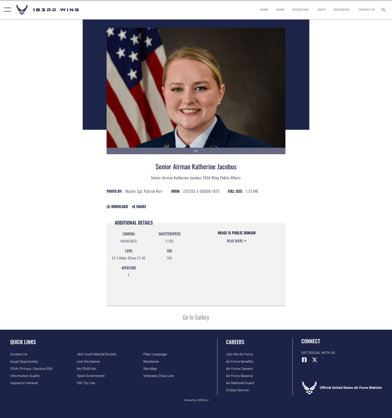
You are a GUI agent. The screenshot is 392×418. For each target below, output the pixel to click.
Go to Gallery (196, 317)
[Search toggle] (384, 9)
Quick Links (23, 342)
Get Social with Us (318, 353)
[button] (6, 9)
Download (119, 206)
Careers (235, 342)
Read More (235, 240)
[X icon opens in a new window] (315, 360)
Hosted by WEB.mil (196, 400)
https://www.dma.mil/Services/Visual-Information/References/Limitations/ (231, 281)
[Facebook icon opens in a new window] (304, 360)
